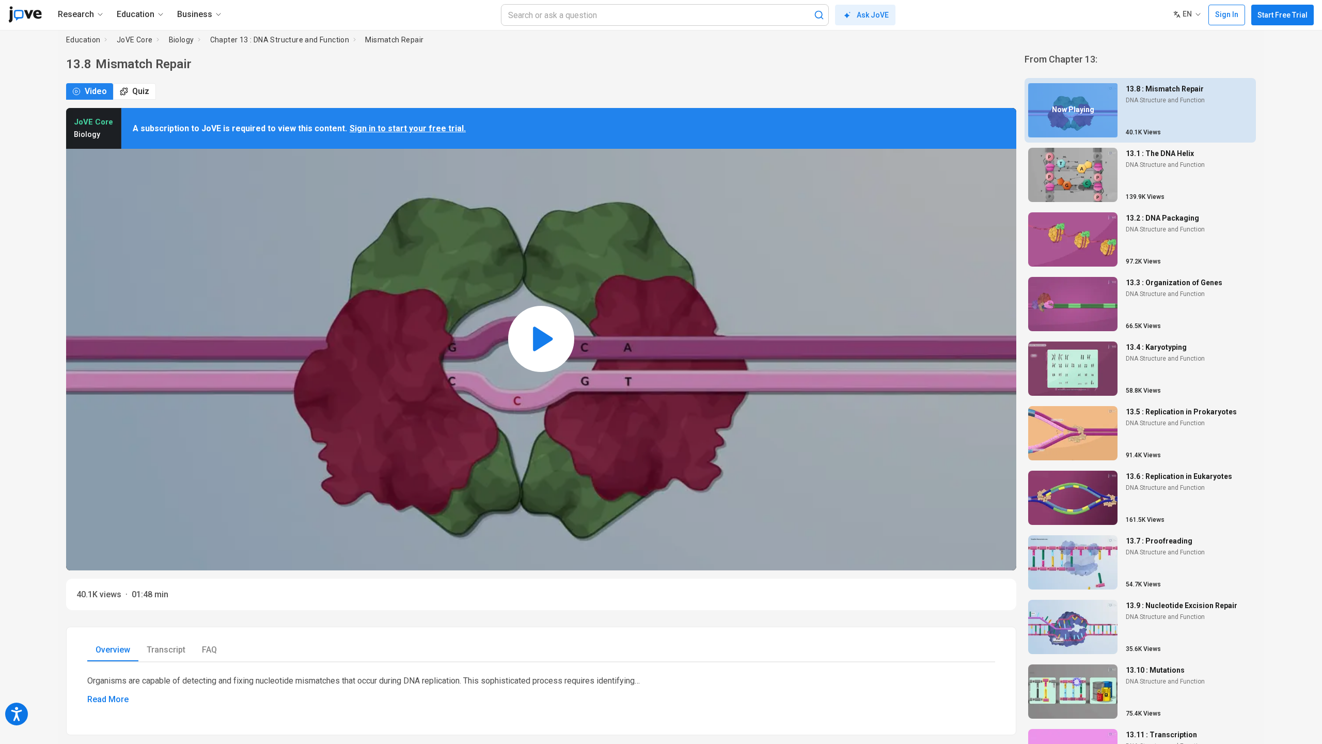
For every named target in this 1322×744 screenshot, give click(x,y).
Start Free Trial (1282, 15)
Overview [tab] (113, 650)
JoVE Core (135, 40)
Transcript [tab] (166, 650)
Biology (181, 40)
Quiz (140, 91)
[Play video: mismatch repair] (541, 339)
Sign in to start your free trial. (408, 128)
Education (83, 40)
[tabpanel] (541, 690)
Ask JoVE (873, 15)
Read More (108, 699)
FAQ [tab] (209, 650)
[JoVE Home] (25, 14)
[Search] (819, 15)
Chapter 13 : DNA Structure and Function (280, 40)
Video (96, 91)
